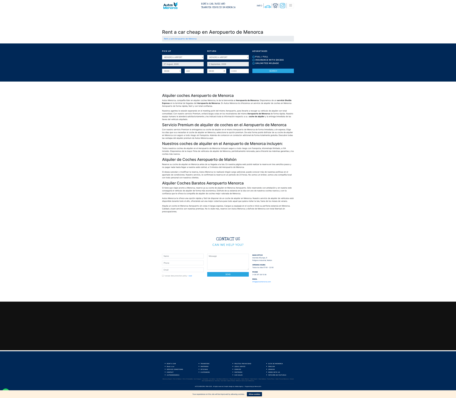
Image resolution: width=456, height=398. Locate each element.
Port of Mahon (177, 379)
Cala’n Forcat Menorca (282, 379)
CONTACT (170, 372)
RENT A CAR (171, 363)
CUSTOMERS (205, 372)
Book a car (171, 366)
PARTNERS (205, 366)
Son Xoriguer (197, 379)
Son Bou (217, 380)
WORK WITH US (274, 372)
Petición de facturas (277, 375)
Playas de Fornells (235, 379)
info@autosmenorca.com (261, 282)
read (190, 276)
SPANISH (271, 369)
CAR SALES (239, 375)
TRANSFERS (205, 363)
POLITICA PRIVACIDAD (243, 363)
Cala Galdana (262, 379)
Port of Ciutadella (188, 379)
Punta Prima (270, 379)
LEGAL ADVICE (240, 366)
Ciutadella (205, 379)
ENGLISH (271, 366)
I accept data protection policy (175, 276)
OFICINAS (204, 369)
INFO (259, 5)
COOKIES (238, 369)
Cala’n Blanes (245, 379)
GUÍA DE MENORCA (275, 363)
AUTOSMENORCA (173, 375)
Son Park (223, 380)
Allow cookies (254, 394)
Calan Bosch (253, 379)
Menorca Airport (167, 379)
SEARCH (273, 71)
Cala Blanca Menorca (222, 379)
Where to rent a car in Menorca (245, 380)
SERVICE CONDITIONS (175, 369)
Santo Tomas (231, 380)
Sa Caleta (212, 379)
